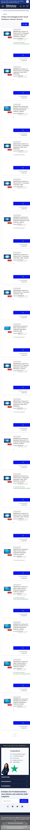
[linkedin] (22, 806)
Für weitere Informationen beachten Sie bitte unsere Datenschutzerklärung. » (15, 827)
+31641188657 (16, 762)
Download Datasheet (19, 42)
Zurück (5, 14)
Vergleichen (24, 60)
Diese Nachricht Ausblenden (15, 823)
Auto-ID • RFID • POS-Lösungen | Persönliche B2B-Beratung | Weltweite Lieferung (12, 2)
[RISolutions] (11, 6)
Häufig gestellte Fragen (18, 754)
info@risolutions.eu (17, 760)
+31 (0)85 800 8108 (17, 756)
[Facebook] (8, 806)
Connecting (15, 758)
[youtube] (17, 806)
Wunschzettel (24, 59)
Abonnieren (24, 801)
